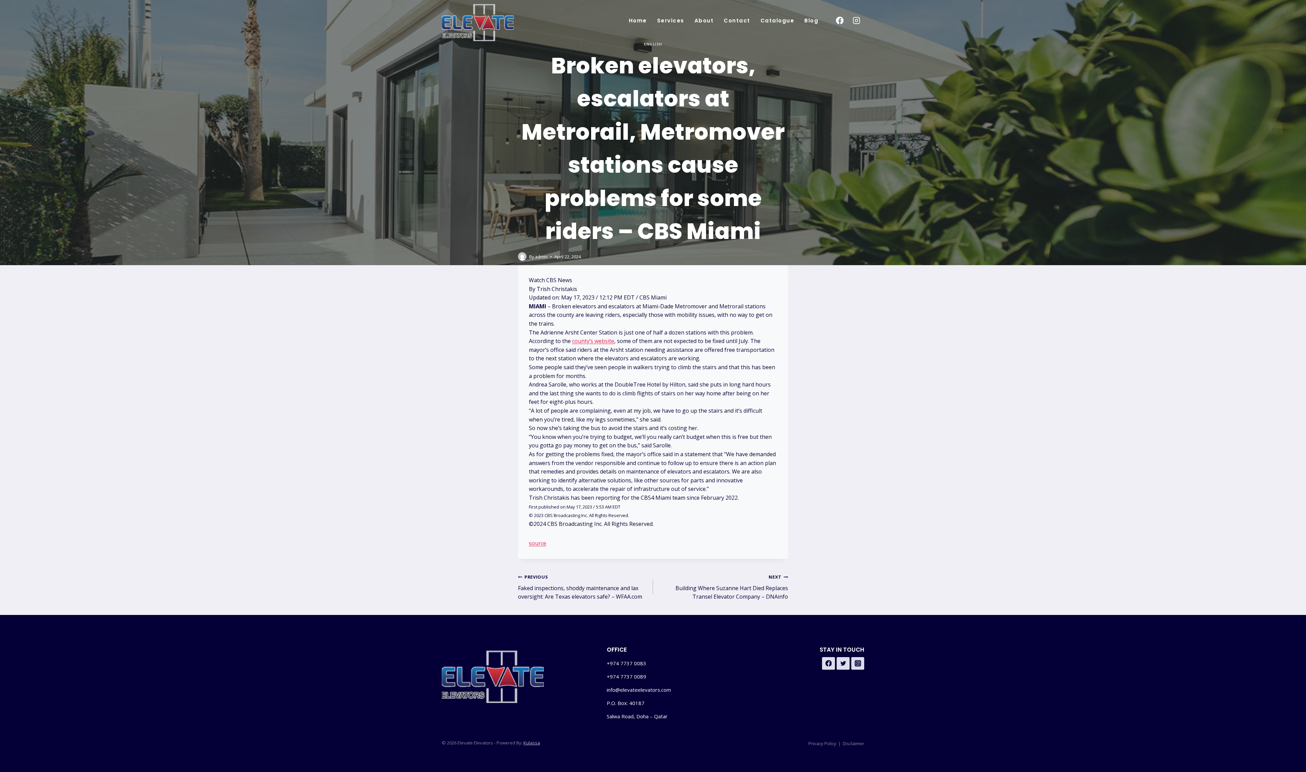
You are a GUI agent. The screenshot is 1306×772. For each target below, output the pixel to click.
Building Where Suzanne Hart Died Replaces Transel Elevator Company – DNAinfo (731, 587)
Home (638, 20)
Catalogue (777, 20)
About (704, 20)
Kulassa (531, 743)
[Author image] (522, 256)
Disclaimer (853, 743)
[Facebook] (839, 20)
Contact (737, 20)
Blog (811, 20)
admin (541, 257)
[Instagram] (856, 20)
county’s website (593, 341)
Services (670, 20)
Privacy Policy (822, 743)
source (537, 543)
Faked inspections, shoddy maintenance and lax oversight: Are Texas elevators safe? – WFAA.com (580, 587)
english (653, 44)
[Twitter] (843, 663)
